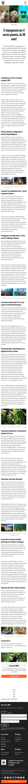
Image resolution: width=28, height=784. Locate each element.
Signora (5, 713)
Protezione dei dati (19, 752)
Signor (11, 713)
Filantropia (3, 742)
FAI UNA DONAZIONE (14, 781)
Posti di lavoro (18, 737)
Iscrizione (3, 737)
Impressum (17, 754)
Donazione (3, 739)
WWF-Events (3, 744)
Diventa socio (15, 676)
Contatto (17, 741)
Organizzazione (18, 739)
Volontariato (3, 746)
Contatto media (4, 754)
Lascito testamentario (5, 741)
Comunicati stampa (5, 752)
